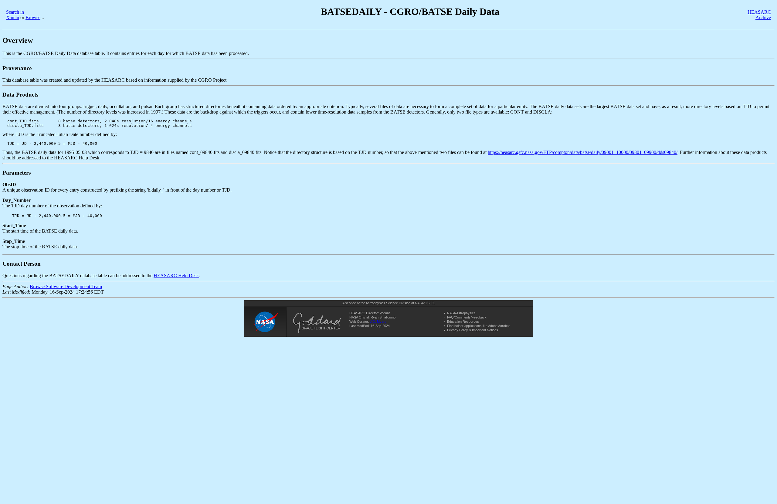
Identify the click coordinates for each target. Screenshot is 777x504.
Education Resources (463, 321)
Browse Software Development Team (66, 286)
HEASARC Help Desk (176, 275)
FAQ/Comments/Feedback (467, 317)
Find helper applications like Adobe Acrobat (478, 326)
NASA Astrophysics (461, 313)
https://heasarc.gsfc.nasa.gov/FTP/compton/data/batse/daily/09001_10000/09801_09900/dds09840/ (582, 152)
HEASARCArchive (759, 14)
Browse (32, 17)
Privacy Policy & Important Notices (472, 330)
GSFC (429, 303)
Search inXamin (15, 14)
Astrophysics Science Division (388, 303)
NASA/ (420, 303)
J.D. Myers (378, 321)
